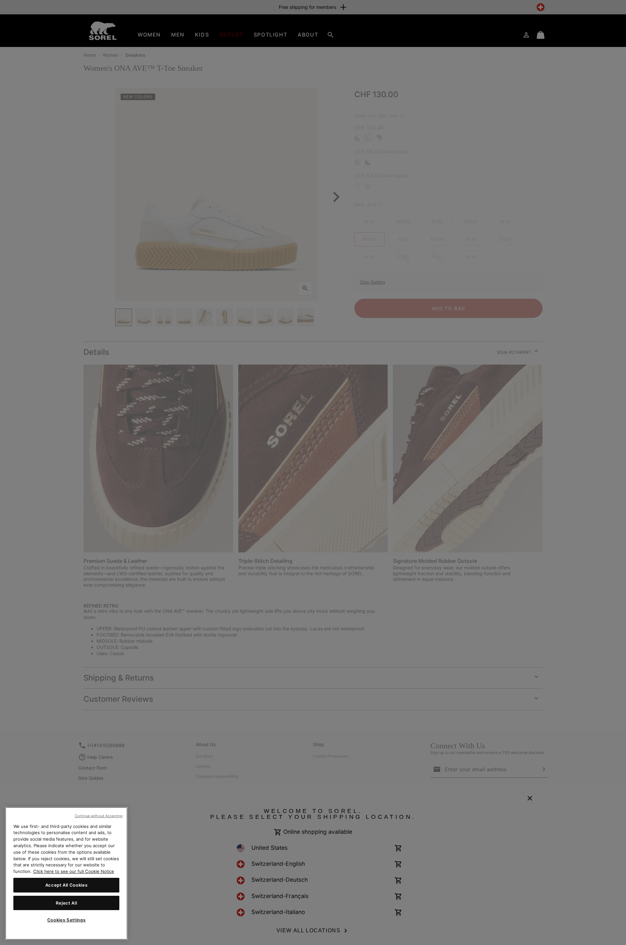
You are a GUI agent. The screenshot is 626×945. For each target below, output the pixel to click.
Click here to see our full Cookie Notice (73, 871)
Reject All (66, 902)
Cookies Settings (66, 919)
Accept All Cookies (66, 885)
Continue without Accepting (99, 816)
